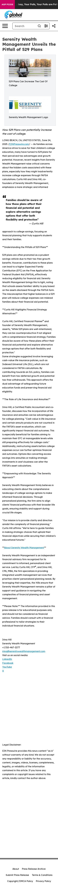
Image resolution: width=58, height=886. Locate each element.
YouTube (7, 667)
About (15, 868)
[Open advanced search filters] (46, 26)
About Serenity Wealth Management (24, 547)
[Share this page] (54, 26)
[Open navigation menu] (5, 26)
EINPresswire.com (19, 144)
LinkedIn (7, 659)
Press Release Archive (34, 868)
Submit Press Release (17, 875)
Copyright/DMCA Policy (20, 881)
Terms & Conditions (42, 875)
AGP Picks (7, 4)
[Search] (39, 26)
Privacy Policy (43, 881)
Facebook (7, 663)
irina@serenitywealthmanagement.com (23, 651)
